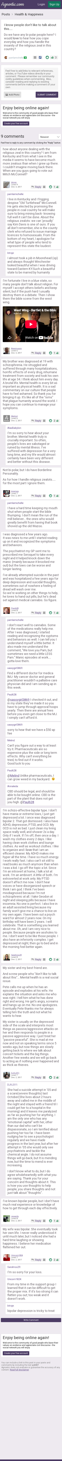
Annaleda (12, 786)
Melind (14, 416)
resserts (15, 1216)
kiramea (15, 491)
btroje (14, 182)
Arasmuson (16, 348)
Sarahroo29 (16, 955)
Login (41, 4)
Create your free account (16, 123)
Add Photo (14, 94)
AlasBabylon (14, 428)
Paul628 (14, 608)
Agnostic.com (13, 4)
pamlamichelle (17, 57)
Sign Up (54, 4)
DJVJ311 (15, 1073)
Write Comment (31, 1320)
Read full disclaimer (19, 1370)
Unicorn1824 (17, 1255)
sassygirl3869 (14, 668)
